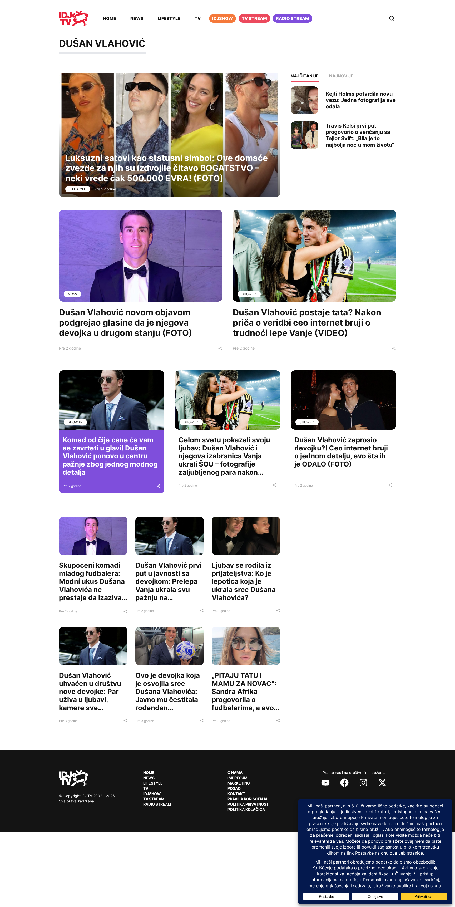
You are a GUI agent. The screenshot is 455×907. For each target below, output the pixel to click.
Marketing (239, 783)
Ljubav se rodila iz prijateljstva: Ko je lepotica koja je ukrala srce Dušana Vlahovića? (244, 581)
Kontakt (236, 793)
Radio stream (292, 18)
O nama (235, 772)
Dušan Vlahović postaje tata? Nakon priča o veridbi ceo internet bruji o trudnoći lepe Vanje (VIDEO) (307, 322)
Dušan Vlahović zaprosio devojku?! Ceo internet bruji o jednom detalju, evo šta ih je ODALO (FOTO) (341, 452)
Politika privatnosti (249, 804)
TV (198, 18)
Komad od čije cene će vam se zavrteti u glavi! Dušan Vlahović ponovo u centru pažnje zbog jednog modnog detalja (110, 456)
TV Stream (254, 18)
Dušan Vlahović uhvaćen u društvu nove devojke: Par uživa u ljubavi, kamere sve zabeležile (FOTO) (90, 695)
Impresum (238, 778)
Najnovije (341, 76)
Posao (234, 788)
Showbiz (249, 294)
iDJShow (222, 18)
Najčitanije (305, 76)
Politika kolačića (246, 809)
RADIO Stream (157, 804)
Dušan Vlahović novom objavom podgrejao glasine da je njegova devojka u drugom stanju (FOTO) (125, 322)
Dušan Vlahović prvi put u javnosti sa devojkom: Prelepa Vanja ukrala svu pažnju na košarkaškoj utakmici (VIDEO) (168, 589)
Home (109, 18)
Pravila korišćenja (248, 799)
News (137, 18)
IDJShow (152, 793)
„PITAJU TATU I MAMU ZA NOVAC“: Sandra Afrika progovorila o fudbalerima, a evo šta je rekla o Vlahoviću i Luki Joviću (244, 703)
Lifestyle (169, 18)
